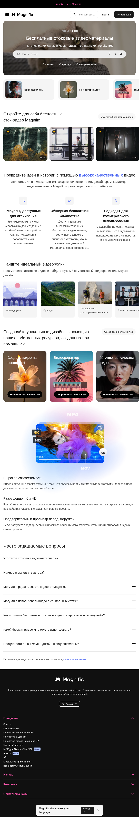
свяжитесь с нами (74, 659)
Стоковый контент (13, 744)
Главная (65, 30)
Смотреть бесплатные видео (117, 116)
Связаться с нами (15, 794)
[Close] (98, 810)
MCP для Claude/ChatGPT (21, 749)
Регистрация (124, 14)
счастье (49, 64)
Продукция (10, 718)
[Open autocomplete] (17, 54)
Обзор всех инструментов (118, 331)
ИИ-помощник (11, 728)
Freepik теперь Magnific (68, 4)
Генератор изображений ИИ (19, 732)
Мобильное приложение (17, 761)
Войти (105, 14)
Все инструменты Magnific (17, 765)
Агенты (11, 753)
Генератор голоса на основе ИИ (21, 740)
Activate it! (86, 810)
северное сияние (87, 64)
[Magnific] (69, 680)
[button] (69, 704)
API (5, 757)
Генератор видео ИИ (14, 736)
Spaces (7, 724)
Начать (8, 774)
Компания (10, 784)
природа (66, 64)
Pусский (69, 703)
